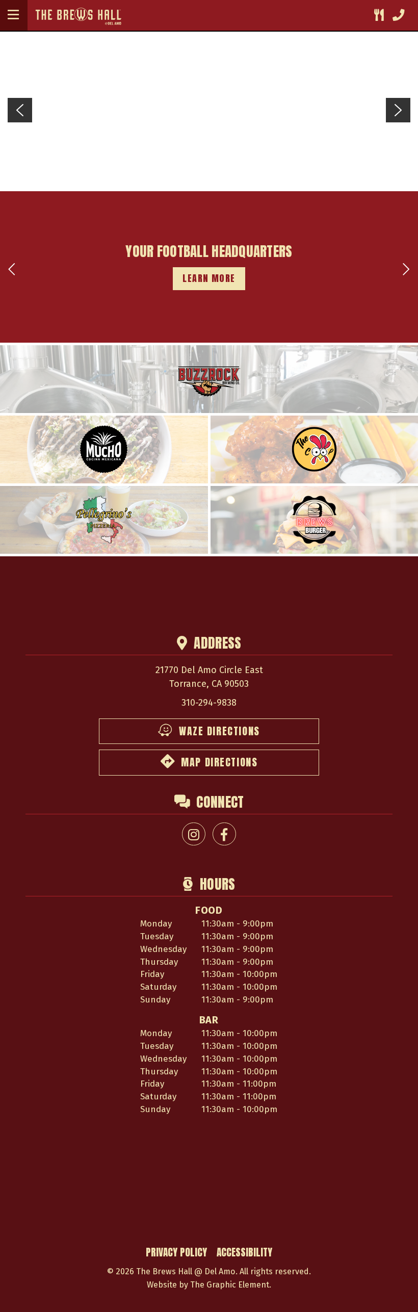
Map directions (219, 762)
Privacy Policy (176, 1252)
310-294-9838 (209, 702)
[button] (13, 15)
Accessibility (244, 1252)
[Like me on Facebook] (224, 833)
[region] (209, 110)
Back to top (395, 1292)
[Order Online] (379, 16)
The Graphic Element (229, 1285)
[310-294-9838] (398, 16)
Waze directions (219, 731)
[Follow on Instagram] (193, 833)
